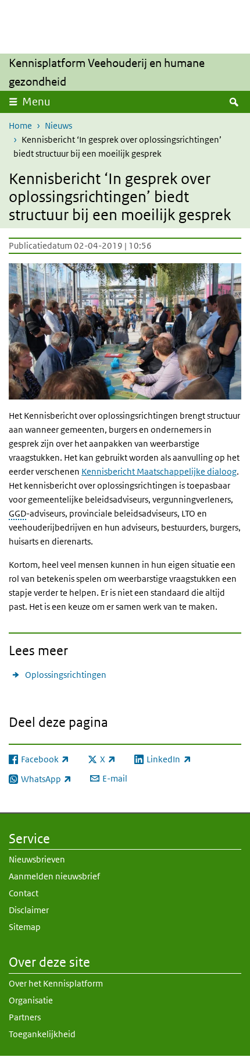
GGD (17, 513)
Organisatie (31, 1000)
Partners (25, 1017)
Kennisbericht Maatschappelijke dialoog (159, 471)
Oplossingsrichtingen (65, 674)
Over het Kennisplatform (56, 983)
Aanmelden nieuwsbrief (54, 876)
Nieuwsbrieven (37, 859)
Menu (36, 101)
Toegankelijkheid (42, 1034)
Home (20, 125)
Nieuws (58, 125)
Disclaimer (29, 909)
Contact (23, 893)
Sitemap (25, 926)
